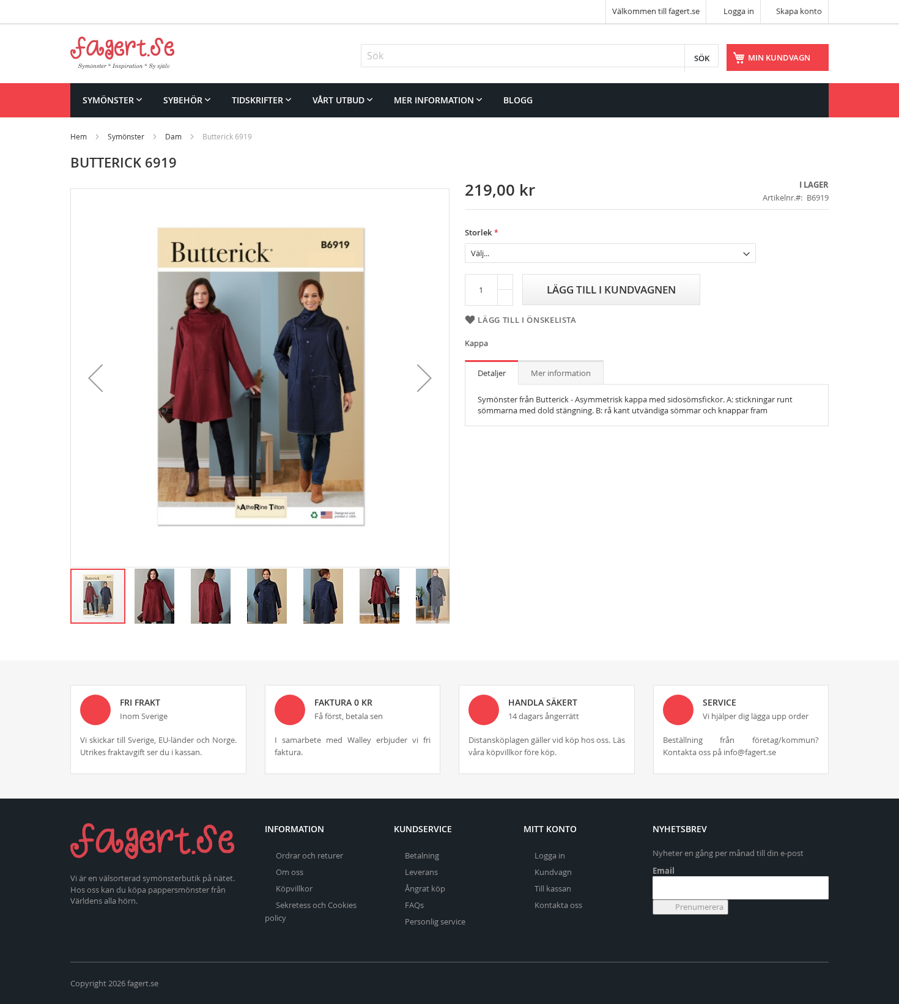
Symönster (126, 136)
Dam (173, 136)
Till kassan (553, 888)
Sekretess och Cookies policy (311, 911)
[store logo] (122, 53)
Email (664, 870)
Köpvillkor (294, 888)
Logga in (738, 11)
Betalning (422, 855)
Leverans (421, 871)
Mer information (561, 372)
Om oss (289, 871)
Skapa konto (799, 11)
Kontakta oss (558, 904)
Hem (78, 136)
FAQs (414, 904)
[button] (95, 378)
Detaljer (492, 372)
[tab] (492, 372)
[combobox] (540, 55)
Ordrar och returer (309, 855)
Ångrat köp (425, 888)
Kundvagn (553, 871)
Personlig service (435, 921)
